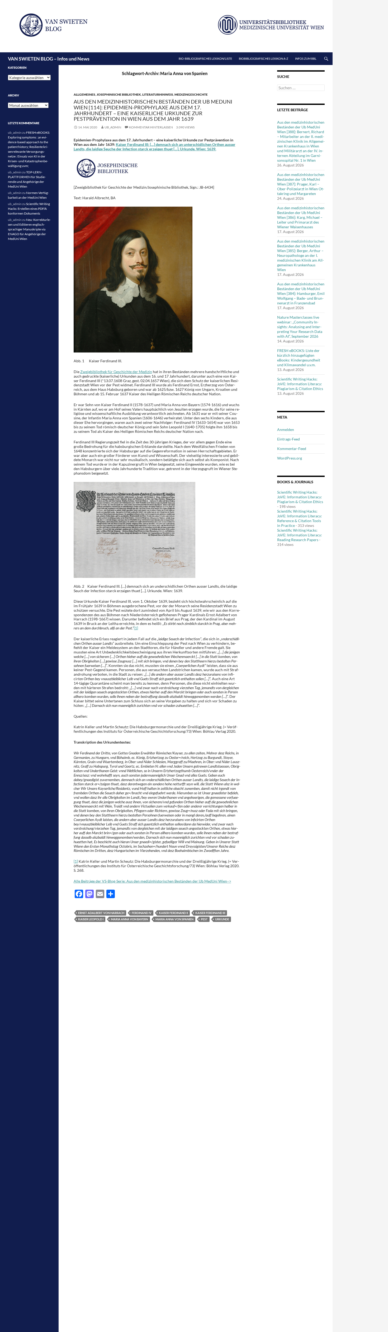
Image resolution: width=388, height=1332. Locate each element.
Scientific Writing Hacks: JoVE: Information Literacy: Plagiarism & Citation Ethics (300, 384)
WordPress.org (289, 458)
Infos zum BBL (305, 58)
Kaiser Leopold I (90, 919)
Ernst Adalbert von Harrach (101, 913)
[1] (136, 628)
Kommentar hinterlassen (151, 127)
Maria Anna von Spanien (174, 919)
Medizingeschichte (191, 94)
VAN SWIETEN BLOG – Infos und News (48, 59)
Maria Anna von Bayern (129, 919)
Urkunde (222, 919)
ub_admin (113, 127)
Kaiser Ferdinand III (210, 913)
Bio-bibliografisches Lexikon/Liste (205, 58)
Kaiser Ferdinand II (173, 913)
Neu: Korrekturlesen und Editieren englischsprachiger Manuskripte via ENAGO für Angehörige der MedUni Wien (29, 229)
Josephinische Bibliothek (119, 94)
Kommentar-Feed (291, 448)
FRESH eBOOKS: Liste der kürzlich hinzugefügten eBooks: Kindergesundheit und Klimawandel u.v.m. (298, 357)
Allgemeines (84, 94)
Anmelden (285, 429)
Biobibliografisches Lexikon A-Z (263, 58)
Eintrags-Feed (288, 439)
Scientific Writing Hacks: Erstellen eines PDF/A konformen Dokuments (29, 208)
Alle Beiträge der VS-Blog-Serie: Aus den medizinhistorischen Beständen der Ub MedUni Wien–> (152, 881)
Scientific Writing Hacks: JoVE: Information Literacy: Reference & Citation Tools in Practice (299, 518)
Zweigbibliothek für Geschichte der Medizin (116, 371)
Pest (204, 919)
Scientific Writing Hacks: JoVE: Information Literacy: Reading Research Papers (299, 535)
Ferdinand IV (142, 913)
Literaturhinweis (157, 94)
